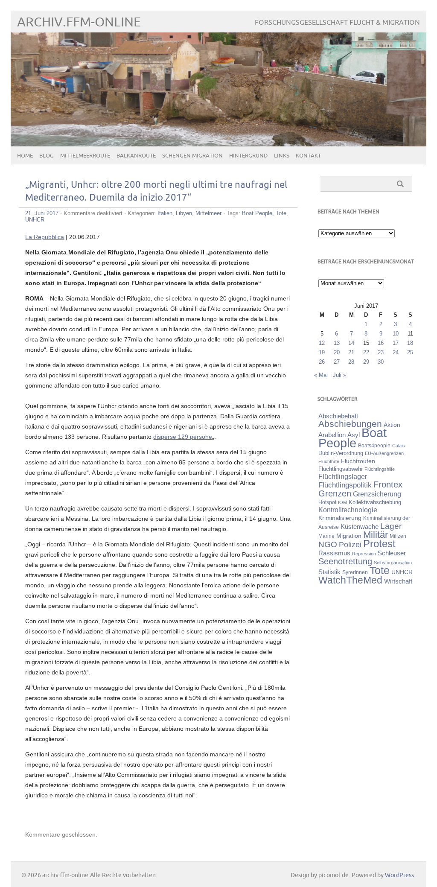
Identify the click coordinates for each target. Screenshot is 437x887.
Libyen (184, 213)
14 (351, 343)
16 (381, 343)
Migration (348, 535)
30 (381, 362)
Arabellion (332, 435)
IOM (342, 502)
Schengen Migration (192, 156)
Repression (364, 553)
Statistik (329, 571)
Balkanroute (136, 156)
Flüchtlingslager (342, 476)
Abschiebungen (350, 424)
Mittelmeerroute (85, 156)
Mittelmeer (208, 213)
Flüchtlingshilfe (379, 469)
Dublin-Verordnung (340, 453)
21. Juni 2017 (41, 213)
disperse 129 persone (182, 436)
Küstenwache (360, 526)
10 (396, 333)
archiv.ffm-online (79, 22)
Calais (398, 445)
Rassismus (334, 553)
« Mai (321, 375)
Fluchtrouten (358, 461)
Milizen (398, 536)
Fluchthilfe (328, 461)
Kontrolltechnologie (347, 510)
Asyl (353, 434)
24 (396, 352)
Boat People (257, 213)
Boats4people (374, 446)
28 (351, 362)
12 (322, 343)
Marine (326, 536)
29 (366, 362)
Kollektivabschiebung (375, 502)
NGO (327, 544)
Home (25, 156)
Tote (281, 213)
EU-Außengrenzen (384, 453)
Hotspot (327, 502)
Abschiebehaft (338, 416)
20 (337, 352)
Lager (391, 526)
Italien (164, 213)
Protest (379, 543)
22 (366, 352)
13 (337, 343)
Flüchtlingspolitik (345, 485)
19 (322, 352)
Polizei (350, 544)
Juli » (339, 375)
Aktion (392, 424)
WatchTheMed (350, 580)
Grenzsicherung (377, 494)
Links (281, 156)
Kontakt (308, 156)
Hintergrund (248, 156)
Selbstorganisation (393, 562)
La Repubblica (44, 236)
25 (410, 352)
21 (351, 352)
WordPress (399, 875)
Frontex (387, 484)
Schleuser (392, 553)
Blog (46, 156)
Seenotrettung (345, 561)
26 (322, 362)
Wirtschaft (398, 581)
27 (337, 362)
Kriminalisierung (339, 517)
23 (381, 352)
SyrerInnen (355, 572)
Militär (375, 534)
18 (410, 343)
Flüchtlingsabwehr (340, 469)
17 (396, 343)
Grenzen (334, 493)
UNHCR (34, 219)
